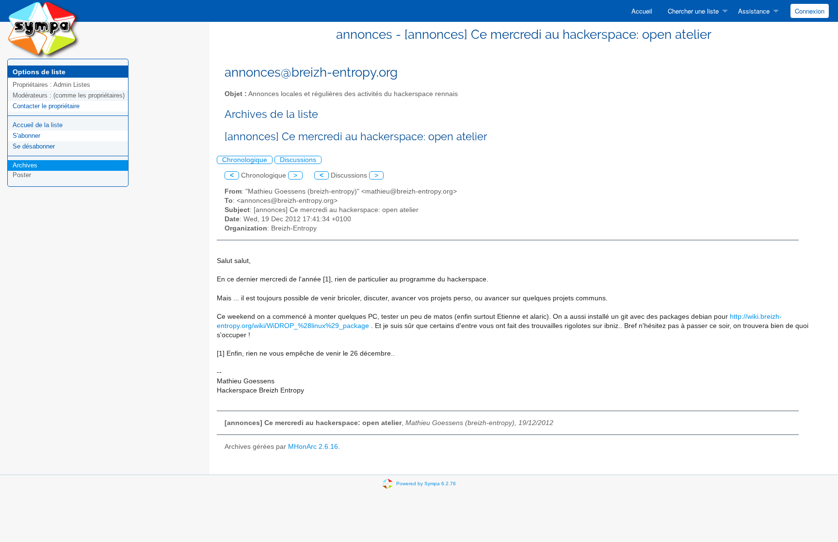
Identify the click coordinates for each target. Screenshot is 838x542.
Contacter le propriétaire (46, 106)
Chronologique (244, 160)
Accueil (641, 11)
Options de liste (39, 72)
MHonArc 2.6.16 (313, 446)
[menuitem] (642, 11)
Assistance (754, 11)
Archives (25, 165)
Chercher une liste (693, 11)
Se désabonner (34, 146)
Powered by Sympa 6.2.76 (426, 483)
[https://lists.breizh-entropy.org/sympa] (43, 29)
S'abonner (26, 135)
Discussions (298, 160)
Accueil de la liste (38, 125)
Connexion (809, 11)
